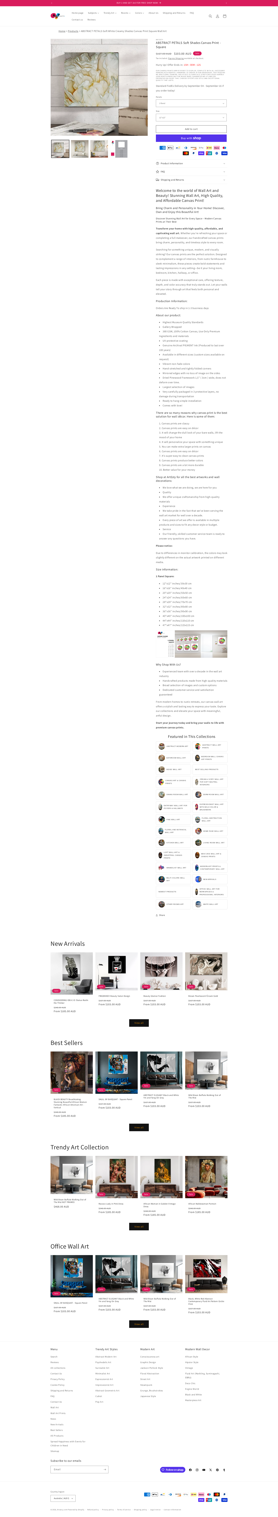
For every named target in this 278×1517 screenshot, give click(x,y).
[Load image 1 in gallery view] (60, 149)
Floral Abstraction (149, 1373)
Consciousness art (149, 1356)
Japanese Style (148, 1396)
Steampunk (146, 1384)
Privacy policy (108, 1509)
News (53, 1418)
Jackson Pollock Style (151, 1367)
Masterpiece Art (193, 1400)
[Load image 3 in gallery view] (99, 149)
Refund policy (93, 1509)
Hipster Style (192, 1362)
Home (62, 31)
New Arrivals (57, 1424)
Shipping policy (140, 1509)
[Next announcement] (226, 3)
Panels (159, 97)
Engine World (192, 1388)
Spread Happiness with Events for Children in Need (68, 1443)
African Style (191, 1356)
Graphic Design (148, 1362)
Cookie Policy (58, 1384)
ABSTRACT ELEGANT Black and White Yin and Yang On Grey (161, 1096)
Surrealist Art (102, 1367)
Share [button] (162, 915)
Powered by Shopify (76, 1509)
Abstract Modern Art (105, 1356)
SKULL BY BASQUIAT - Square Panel (115, 1099)
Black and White (193, 1394)
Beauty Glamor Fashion (155, 996)
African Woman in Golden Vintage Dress (160, 1205)
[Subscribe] (104, 1469)
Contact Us (56, 1373)
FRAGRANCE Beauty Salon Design (114, 996)
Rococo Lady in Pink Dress (111, 1204)
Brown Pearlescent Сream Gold (203, 996)
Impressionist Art (104, 1384)
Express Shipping (176, 58)
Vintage (189, 1367)
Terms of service (124, 1509)
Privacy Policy (58, 1379)
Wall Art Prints (58, 1413)
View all (139, 1022)
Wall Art (55, 1407)
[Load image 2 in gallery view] (80, 149)
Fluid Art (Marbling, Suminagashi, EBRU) (202, 1375)
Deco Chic (190, 1383)
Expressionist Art (104, 1379)
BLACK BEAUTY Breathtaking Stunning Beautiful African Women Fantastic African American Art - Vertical (70, 1103)
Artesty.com (62, 1509)
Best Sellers (57, 1430)
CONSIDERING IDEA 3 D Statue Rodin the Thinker (71, 1001)
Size (158, 111)
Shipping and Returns (62, 1390)
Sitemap (55, 1451)
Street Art (145, 1379)
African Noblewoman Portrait (202, 1204)
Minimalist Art (102, 1373)
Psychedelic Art (103, 1362)
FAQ (53, 1396)
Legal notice (155, 1509)
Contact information (172, 1509)
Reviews (55, 1362)
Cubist (98, 1396)
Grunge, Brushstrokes (151, 1390)
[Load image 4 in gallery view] (119, 149)
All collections (58, 1367)
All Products (57, 1435)
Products (73, 31)
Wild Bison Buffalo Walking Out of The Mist (204, 1096)
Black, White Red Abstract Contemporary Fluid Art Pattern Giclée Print (206, 1302)
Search (54, 1356)
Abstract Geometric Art (107, 1390)
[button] (210, 16)
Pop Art (99, 1401)
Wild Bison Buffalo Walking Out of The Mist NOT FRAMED (70, 1201)
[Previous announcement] (51, 3)
